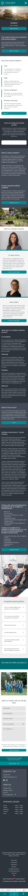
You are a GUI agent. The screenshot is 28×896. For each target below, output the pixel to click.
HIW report (14, 873)
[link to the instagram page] (7, 780)
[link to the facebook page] (4, 780)
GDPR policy (14, 864)
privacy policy (22, 746)
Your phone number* (8, 718)
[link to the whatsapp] (23, 894)
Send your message (14, 750)
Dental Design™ (21, 878)
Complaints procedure (14, 868)
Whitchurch (22, 854)
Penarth (17, 855)
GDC (14, 875)
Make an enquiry (14, 28)
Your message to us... (8, 728)
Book (5, 893)
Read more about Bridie (14, 320)
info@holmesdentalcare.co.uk (10, 777)
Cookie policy (14, 862)
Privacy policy (14, 860)
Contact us (5, 113)
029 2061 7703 (6, 774)
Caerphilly (13, 854)
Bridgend (11, 855)
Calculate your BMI (14, 549)
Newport (17, 854)
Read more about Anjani (14, 272)
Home (11, 25)
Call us (14, 422)
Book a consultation (14, 51)
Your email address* (8, 713)
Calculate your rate (14, 202)
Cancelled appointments (14, 871)
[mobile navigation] (25, 3)
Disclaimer (14, 866)
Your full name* (6, 708)
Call (14, 893)
